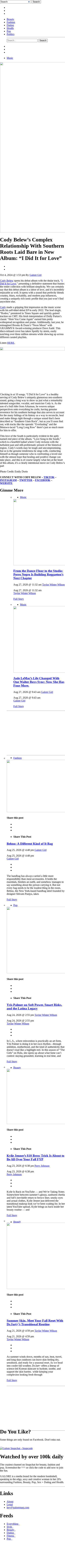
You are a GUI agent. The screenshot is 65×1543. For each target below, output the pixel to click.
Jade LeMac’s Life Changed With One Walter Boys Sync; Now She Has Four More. (38, 681)
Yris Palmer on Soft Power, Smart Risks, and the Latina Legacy (34, 1006)
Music (10, 58)
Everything (13, 1523)
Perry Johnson (42, 1165)
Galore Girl (36, 275)
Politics (10, 34)
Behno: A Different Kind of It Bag (30, 843)
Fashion (11, 22)
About (10, 1501)
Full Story (18, 598)
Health (10, 28)
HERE (10, 342)
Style (10, 1526)
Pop (9, 31)
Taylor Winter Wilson (53, 584)
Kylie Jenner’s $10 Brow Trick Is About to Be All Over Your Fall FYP (35, 1157)
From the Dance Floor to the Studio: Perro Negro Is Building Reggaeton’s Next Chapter (38, 574)
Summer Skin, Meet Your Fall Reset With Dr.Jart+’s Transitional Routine (35, 1322)
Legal (10, 1504)
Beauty (10, 19)
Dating (10, 25)
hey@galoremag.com (18, 1507)
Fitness (11, 1535)
